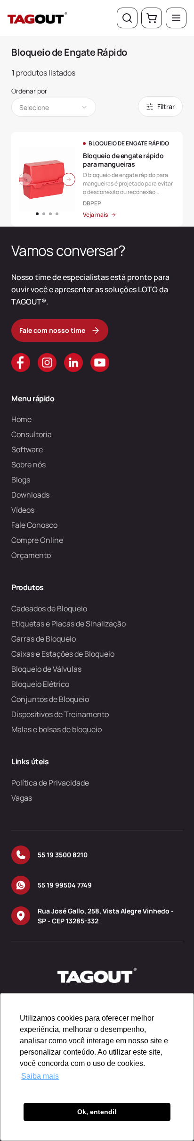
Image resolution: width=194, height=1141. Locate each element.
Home (21, 419)
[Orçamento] (151, 18)
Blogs (20, 479)
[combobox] (53, 107)
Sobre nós (28, 464)
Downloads (30, 495)
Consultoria (31, 434)
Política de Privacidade (50, 783)
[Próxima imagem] (68, 179)
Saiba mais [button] (40, 1076)
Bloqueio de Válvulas (46, 669)
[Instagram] (47, 362)
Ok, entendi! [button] (97, 1112)
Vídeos (22, 510)
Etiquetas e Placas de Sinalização (68, 623)
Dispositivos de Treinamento (60, 714)
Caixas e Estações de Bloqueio (62, 654)
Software (27, 449)
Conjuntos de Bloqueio (50, 699)
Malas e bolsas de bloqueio (56, 729)
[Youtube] (99, 362)
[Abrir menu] (176, 18)
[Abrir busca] (127, 18)
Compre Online (37, 540)
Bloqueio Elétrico (40, 684)
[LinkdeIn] (73, 362)
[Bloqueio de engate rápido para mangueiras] (97, 179)
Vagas (21, 798)
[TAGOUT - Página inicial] (37, 18)
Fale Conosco (34, 525)
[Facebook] (20, 362)
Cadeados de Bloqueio (49, 608)
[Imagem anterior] (25, 179)
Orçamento (31, 555)
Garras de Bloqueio (43, 639)
